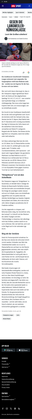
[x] (11, 409)
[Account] (29, 6)
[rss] (19, 409)
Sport (10, 17)
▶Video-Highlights (8, 12)
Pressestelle (5, 364)
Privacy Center (6, 387)
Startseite (4, 17)
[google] (8, 350)
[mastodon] (15, 409)
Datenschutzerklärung (8, 379)
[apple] (23, 350)
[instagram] (7, 409)
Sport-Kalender (20, 12)
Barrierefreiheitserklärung (9, 382)
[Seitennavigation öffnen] (3, 6)
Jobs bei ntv (5, 367)
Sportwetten (5, 396)
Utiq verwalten (6, 385)
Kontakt (4, 361)
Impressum (5, 376)
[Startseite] (16, 6)
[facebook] (3, 409)
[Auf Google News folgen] (28, 72)
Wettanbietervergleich (8, 399)
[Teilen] (23, 72)
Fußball (16, 17)
